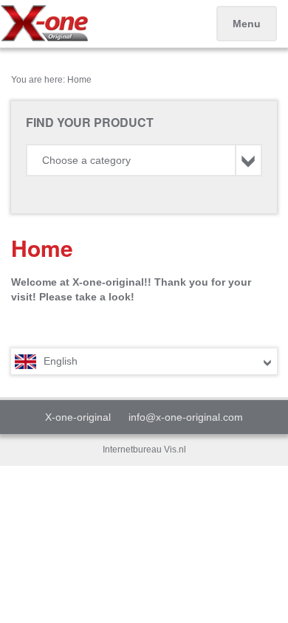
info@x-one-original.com (185, 417)
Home (79, 80)
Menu (247, 24)
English (61, 361)
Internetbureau (132, 449)
